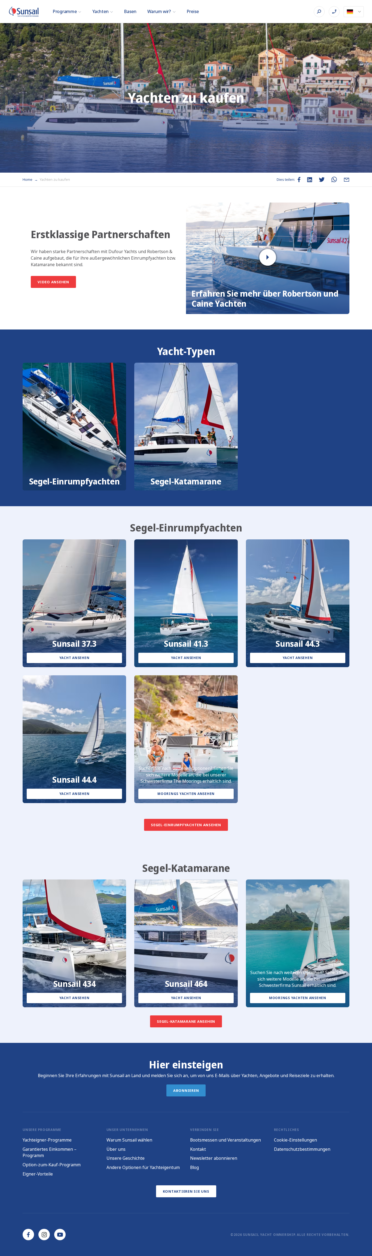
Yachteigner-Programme (47, 1140)
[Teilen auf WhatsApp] (334, 179)
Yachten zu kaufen (55, 179)
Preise (193, 11)
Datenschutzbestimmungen (302, 1149)
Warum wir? (159, 11)
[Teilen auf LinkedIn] (309, 179)
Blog (194, 1167)
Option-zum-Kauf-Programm (52, 1165)
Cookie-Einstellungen (295, 1140)
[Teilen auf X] (322, 179)
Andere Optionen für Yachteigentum (143, 1167)
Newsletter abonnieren (213, 1158)
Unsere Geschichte (125, 1158)
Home (28, 179)
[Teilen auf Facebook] (299, 179)
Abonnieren (186, 1090)
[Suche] (319, 11)
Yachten (100, 11)
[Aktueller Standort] (354, 11)
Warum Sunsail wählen (129, 1140)
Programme (65, 11)
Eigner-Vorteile (38, 1174)
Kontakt (198, 1149)
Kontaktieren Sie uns (186, 1191)
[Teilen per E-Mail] (346, 179)
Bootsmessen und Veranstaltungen (225, 1140)
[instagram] (44, 1234)
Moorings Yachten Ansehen (297, 998)
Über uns (116, 1149)
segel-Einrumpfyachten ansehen (186, 824)
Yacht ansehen (74, 657)
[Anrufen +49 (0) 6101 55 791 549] (334, 11)
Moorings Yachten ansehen (186, 793)
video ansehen (53, 281)
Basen (130, 11)
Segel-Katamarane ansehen (186, 1021)
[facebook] (28, 1234)
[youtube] (60, 1234)
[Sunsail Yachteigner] (23, 11)
